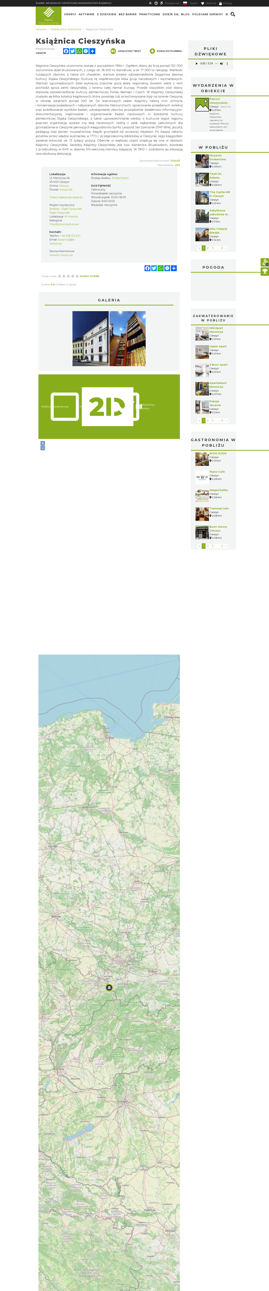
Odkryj (70, 14)
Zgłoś (175, 160)
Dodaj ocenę (89, 276)
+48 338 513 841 (70, 235)
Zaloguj (227, 3)
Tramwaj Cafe (219, 508)
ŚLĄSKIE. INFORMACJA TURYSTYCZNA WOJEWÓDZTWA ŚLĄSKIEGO (73, 3)
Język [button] (193, 3)
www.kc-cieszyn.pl (61, 255)
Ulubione (210, 3)
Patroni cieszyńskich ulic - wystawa (219, 102)
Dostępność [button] (172, 3)
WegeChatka (219, 490)
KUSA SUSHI (218, 453)
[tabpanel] (90, 339)
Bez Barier (128, 14)
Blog (185, 14)
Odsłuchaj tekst (129, 51)
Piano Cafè (217, 471)
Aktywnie (86, 14)
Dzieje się (171, 14)
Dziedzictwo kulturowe (64, 224)
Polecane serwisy (207, 14)
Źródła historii (120, 178)
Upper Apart (218, 346)
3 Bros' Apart (219, 364)
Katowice (213, 287)
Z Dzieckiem (106, 14)
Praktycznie (149, 14)
